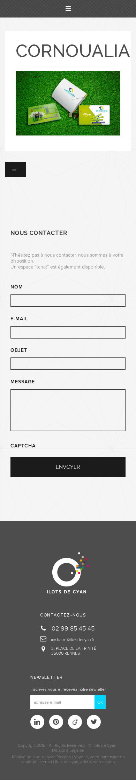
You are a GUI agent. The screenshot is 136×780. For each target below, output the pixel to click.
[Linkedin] (37, 722)
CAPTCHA (23, 446)
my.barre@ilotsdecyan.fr (72, 639)
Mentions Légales (68, 750)
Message (22, 382)
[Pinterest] (56, 722)
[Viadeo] (75, 722)
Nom (16, 287)
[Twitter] (94, 722)
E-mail (19, 319)
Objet (18, 350)
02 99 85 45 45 (72, 628)
